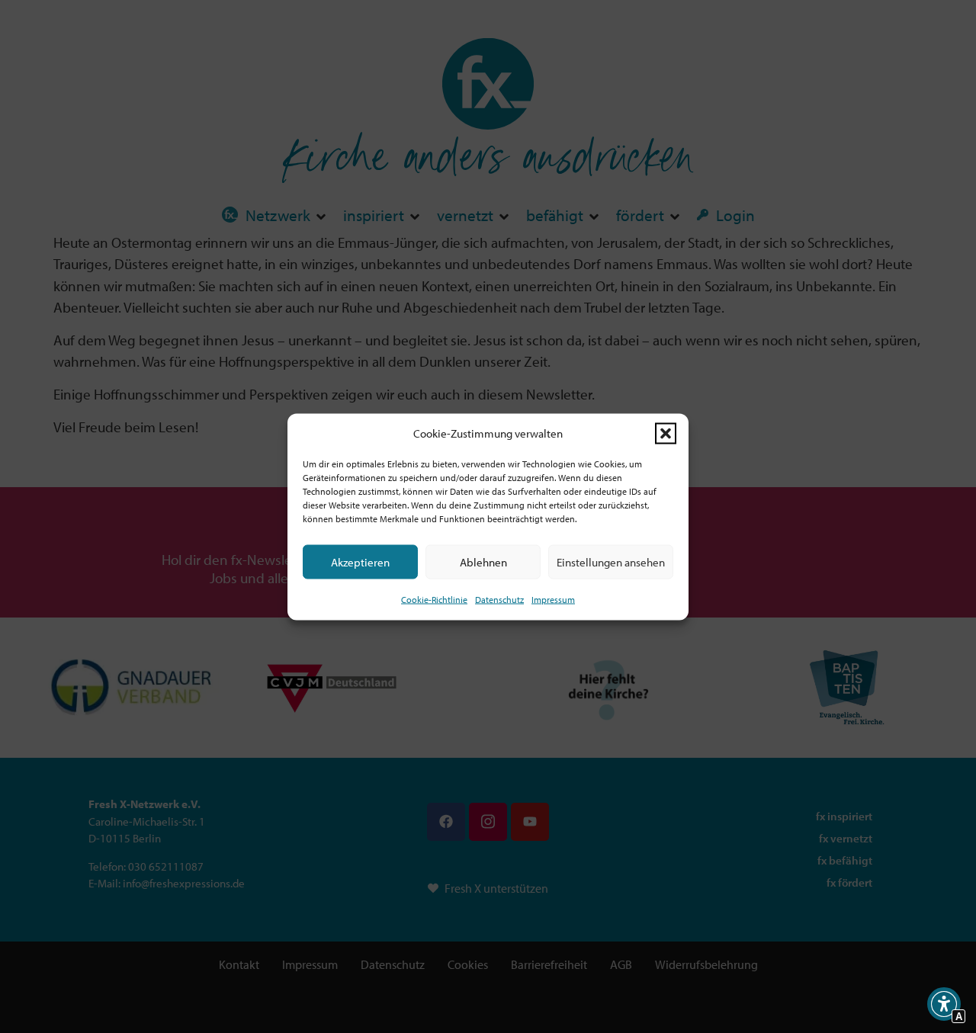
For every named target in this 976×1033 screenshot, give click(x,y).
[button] (665, 433)
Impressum (553, 599)
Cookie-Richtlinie (434, 599)
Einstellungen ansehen (611, 561)
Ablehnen (483, 561)
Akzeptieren (360, 561)
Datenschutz (499, 599)
